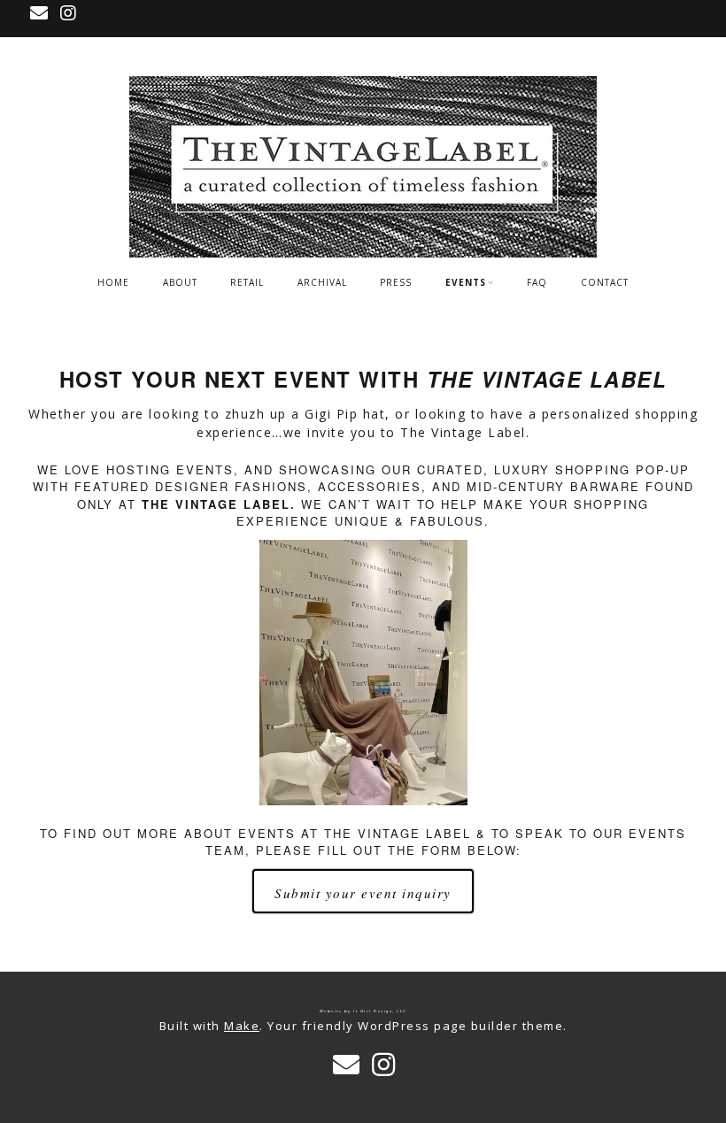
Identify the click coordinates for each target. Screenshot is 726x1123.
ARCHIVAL (322, 282)
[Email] (41, 13)
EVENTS (465, 282)
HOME (113, 282)
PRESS (396, 282)
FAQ (537, 282)
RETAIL (247, 282)
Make (241, 1026)
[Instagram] (69, 13)
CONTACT (605, 282)
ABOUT (180, 282)
